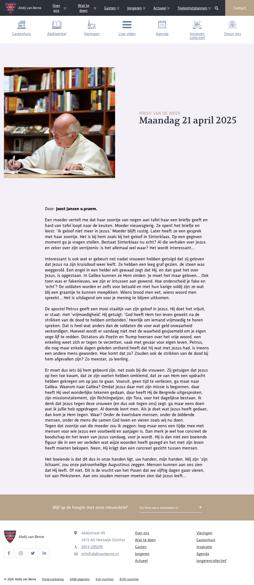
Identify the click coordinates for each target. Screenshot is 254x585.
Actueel (159, 7)
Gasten (110, 7)
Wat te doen (83, 8)
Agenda (202, 553)
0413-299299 (92, 546)
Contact (239, 7)
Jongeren (134, 7)
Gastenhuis (205, 539)
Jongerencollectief (211, 560)
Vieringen (204, 532)
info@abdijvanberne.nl (100, 553)
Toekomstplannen (192, 7)
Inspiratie (204, 546)
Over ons (56, 8)
